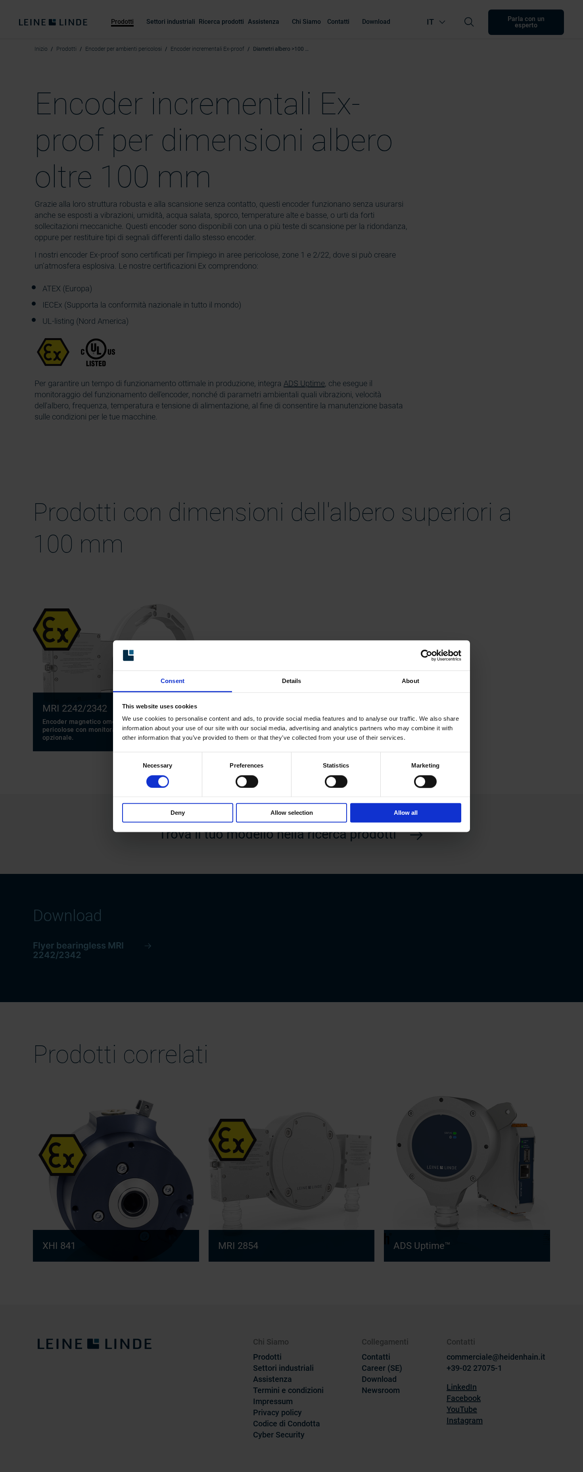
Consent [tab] (172, 681)
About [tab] (410, 681)
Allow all (406, 813)
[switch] (247, 781)
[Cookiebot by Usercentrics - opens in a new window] (426, 655)
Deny (178, 813)
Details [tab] (291, 681)
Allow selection (291, 813)
